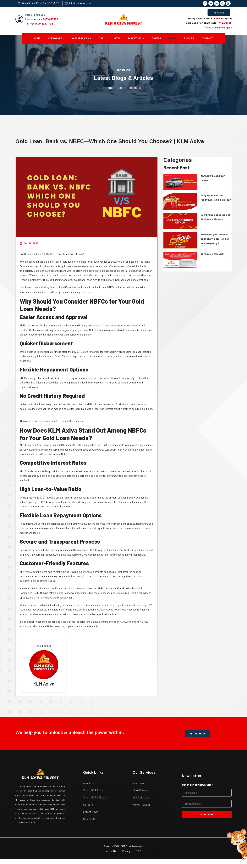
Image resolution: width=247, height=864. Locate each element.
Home (39, 38)
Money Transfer (141, 804)
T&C (138, 851)
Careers (88, 804)
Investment (139, 783)
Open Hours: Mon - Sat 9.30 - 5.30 (40, 3)
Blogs (172, 38)
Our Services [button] (80, 38)
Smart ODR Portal (93, 790)
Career (156, 38)
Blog (120, 87)
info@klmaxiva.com (80, 3)
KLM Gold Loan (141, 797)
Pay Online (218, 12)
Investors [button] (135, 38)
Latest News (90, 811)
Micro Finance (141, 790)
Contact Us (89, 818)
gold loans (57, 588)
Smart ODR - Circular (95, 797)
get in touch (197, 733)
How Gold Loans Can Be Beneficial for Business (58, 421)
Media (116, 38)
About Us (88, 783)
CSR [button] (101, 38)
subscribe (206, 814)
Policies (189, 38)
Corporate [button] (55, 38)
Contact (207, 38)
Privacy (126, 851)
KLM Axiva (102, 609)
